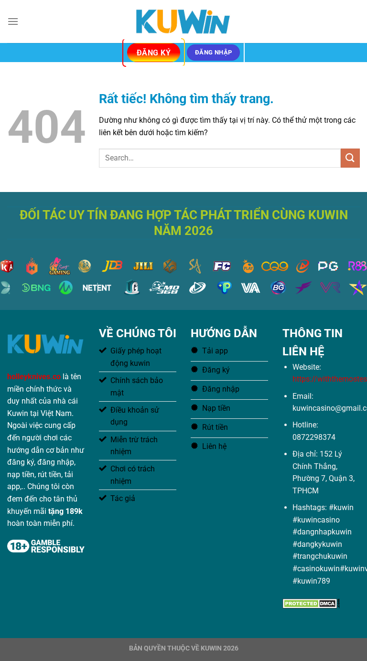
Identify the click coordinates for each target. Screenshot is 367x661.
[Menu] (13, 21)
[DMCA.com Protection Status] (311, 603)
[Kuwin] (183, 21)
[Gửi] (350, 158)
